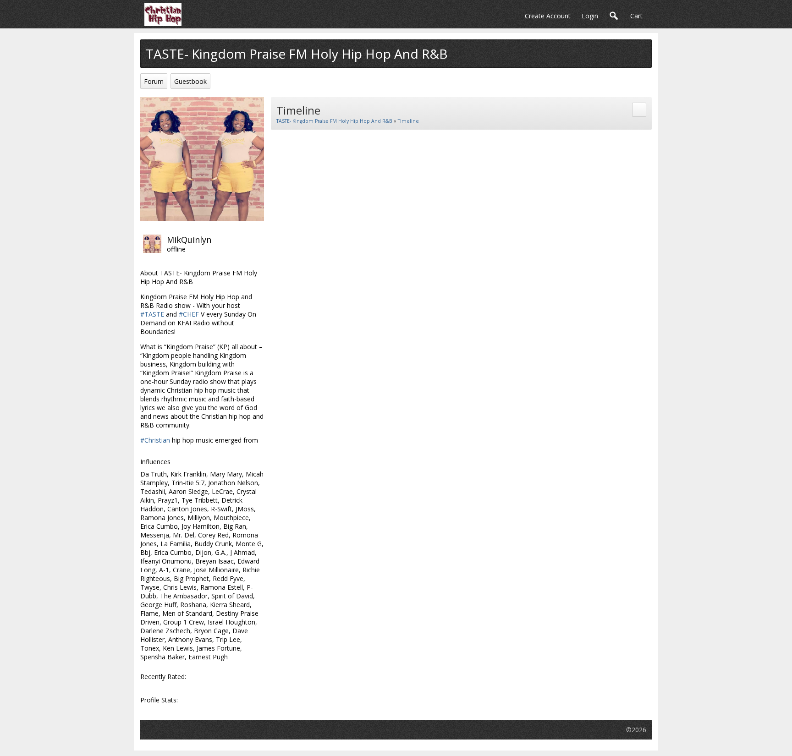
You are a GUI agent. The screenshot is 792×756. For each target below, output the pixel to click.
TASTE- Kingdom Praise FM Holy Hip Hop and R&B (334, 121)
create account (548, 15)
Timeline (408, 121)
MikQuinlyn (189, 239)
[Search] (614, 16)
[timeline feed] (639, 108)
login (590, 15)
